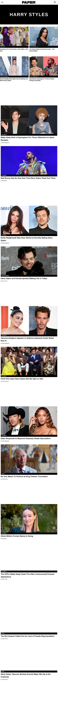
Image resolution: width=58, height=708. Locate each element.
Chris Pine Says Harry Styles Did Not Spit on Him (22, 379)
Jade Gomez (5, 479)
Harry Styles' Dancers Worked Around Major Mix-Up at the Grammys (26, 675)
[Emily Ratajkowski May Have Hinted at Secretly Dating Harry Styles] (29, 220)
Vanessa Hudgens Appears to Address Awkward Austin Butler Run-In (27, 339)
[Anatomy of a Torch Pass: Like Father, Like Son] (14, 36)
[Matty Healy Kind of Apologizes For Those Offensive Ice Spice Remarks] (29, 119)
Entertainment (5, 275)
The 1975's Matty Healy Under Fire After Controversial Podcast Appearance (27, 575)
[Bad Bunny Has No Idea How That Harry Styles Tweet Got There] (29, 160)
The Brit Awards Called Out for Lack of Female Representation (27, 636)
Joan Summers (5, 381)
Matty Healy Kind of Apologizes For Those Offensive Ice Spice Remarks (27, 138)
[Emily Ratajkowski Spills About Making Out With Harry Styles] (14, 66)
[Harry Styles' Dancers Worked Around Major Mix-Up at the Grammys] (29, 656)
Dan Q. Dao (4, 281)
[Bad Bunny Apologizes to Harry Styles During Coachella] (43, 66)
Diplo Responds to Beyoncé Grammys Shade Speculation (26, 438)
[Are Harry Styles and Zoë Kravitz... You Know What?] (43, 36)
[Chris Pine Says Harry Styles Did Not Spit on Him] (29, 361)
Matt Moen (4, 180)
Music (3, 46)
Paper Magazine (5, 142)
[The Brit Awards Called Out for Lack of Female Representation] (29, 618)
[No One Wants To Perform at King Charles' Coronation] (29, 458)
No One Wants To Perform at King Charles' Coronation (24, 476)
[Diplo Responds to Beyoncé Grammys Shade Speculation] (29, 420)
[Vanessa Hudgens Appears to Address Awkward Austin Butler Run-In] (29, 320)
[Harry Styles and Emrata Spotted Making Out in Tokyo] (29, 260)
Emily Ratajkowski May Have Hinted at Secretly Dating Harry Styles (26, 239)
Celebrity (34, 46)
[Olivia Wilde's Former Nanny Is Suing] (29, 518)
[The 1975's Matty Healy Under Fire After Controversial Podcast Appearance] (29, 556)
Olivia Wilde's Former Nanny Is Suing (17, 536)
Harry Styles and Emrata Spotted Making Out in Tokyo (24, 278)
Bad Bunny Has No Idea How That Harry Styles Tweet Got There (28, 178)
